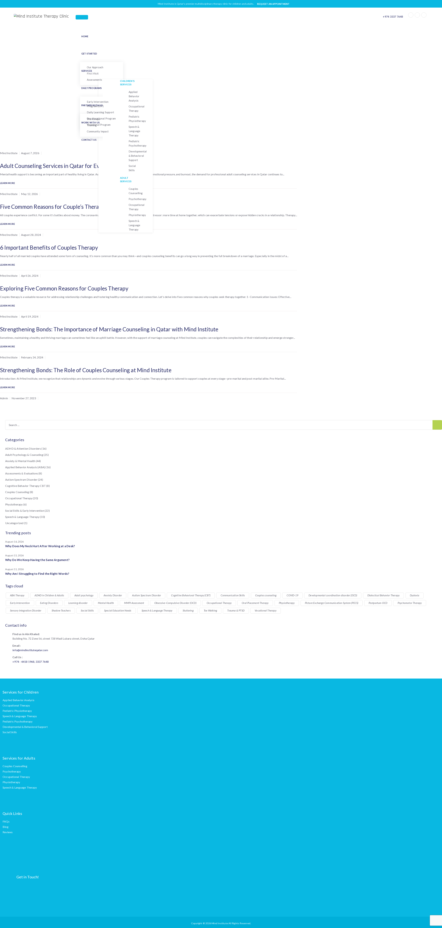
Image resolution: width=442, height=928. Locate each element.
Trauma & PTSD (235, 610)
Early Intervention (20, 602)
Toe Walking (210, 610)
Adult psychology (83, 595)
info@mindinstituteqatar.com (30, 650)
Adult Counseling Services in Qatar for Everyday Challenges (72, 165)
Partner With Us (92, 105)
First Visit (93, 73)
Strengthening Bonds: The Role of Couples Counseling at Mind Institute (85, 370)
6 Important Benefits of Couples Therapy (49, 247)
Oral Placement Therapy (255, 602)
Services (86, 70)
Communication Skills (233, 595)
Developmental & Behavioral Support (138, 156)
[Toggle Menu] (82, 17)
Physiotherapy (137, 215)
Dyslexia (414, 595)
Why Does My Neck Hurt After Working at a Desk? (40, 546)
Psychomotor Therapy (410, 602)
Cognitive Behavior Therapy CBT (25, 485)
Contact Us (89, 139)
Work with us (90, 122)
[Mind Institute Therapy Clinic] (45, 16)
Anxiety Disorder (113, 595)
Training (92, 125)
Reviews (8, 832)
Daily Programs (91, 88)
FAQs (6, 821)
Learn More (7, 183)
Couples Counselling (136, 191)
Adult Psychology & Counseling (24, 454)
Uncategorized (14, 523)
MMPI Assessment (134, 602)
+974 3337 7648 (393, 16)
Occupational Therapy (136, 108)
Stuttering (188, 610)
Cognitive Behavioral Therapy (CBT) (190, 595)
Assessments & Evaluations (21, 473)
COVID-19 (292, 595)
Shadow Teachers (61, 610)
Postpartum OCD (378, 602)
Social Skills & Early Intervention (24, 510)
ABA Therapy (17, 595)
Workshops (93, 119)
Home (84, 36)
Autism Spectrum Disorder (21, 479)
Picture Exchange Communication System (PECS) (331, 602)
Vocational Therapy (265, 610)
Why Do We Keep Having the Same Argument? (37, 560)
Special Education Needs (117, 610)
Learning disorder (78, 602)
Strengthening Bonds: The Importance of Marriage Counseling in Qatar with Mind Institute (109, 329)
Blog (5, 826)
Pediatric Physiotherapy (137, 118)
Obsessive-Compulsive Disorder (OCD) (175, 602)
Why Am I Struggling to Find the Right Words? (37, 573)
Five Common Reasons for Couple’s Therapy (52, 206)
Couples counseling (266, 595)
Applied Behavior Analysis (134, 96)
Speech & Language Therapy (134, 131)
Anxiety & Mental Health (20, 461)
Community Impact (98, 131)
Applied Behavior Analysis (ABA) (25, 467)
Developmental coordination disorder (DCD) (333, 595)
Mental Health (106, 602)
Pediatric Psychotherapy (138, 143)
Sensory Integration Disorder (25, 610)
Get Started (89, 53)
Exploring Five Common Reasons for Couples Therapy (64, 288)
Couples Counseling (17, 492)
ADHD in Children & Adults (49, 595)
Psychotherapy (138, 198)
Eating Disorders (49, 602)
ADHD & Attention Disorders (23, 448)
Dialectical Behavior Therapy (383, 595)
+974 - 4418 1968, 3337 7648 (30, 661)
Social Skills (132, 168)
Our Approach (95, 67)
